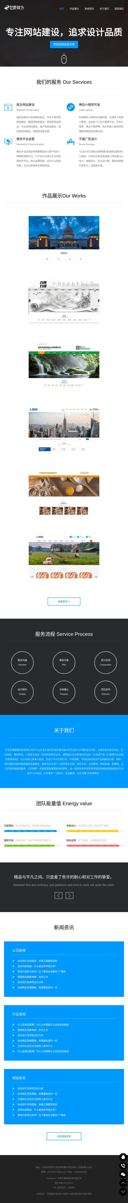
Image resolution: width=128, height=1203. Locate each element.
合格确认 (64, 691)
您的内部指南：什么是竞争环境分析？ (37, 966)
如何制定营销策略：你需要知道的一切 (37, 987)
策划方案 (64, 662)
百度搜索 (51, 1194)
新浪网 (58, 1194)
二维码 (123, 1174)
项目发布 (105, 691)
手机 (123, 1166)
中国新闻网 (73, 1194)
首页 (61, 8)
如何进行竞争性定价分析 (30, 982)
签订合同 (105, 662)
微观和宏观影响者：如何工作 (33, 977)
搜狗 (90, 1194)
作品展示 (74, 8)
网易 (85, 1194)
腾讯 (81, 1194)
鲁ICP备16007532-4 (64, 1183)
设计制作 (22, 691)
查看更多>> (64, 601)
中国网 (65, 1194)
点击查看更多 (64, 1136)
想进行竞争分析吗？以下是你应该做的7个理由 (42, 971)
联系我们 (119, 8)
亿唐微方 (71, 1188)
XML (55, 1188)
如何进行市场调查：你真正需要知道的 (37, 961)
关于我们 (104, 8)
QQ (123, 1157)
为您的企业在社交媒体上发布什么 (35, 1046)
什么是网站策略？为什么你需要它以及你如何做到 (43, 1024)
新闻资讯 (89, 8)
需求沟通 (22, 662)
